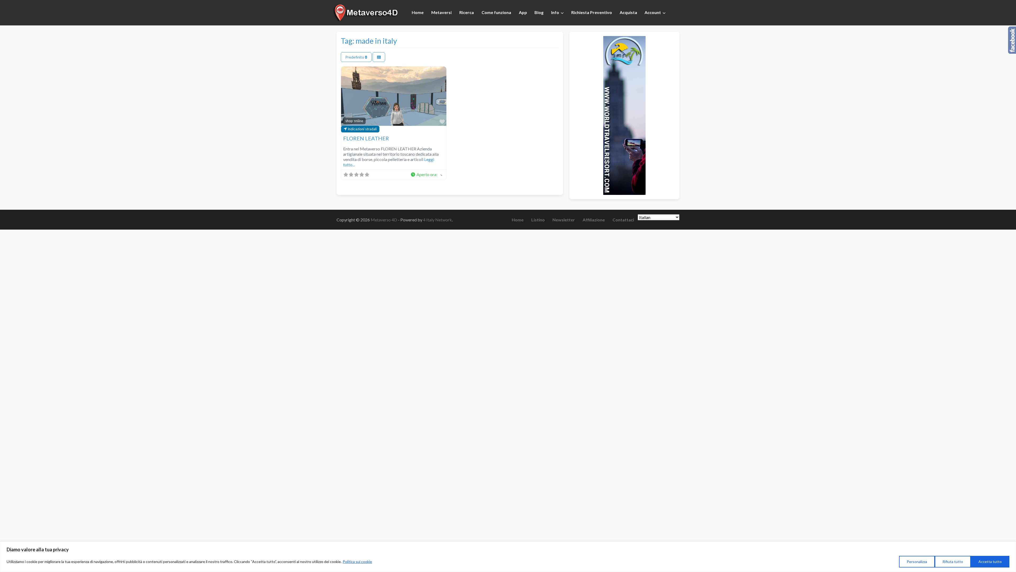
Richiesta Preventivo (591, 12)
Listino (538, 219)
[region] (508, 557)
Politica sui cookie (357, 561)
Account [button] (653, 12)
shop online (354, 121)
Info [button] (555, 12)
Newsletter (563, 219)
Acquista (628, 12)
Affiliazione (594, 219)
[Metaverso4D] (366, 12)
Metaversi (441, 12)
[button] (426, 175)
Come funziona (496, 12)
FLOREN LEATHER (366, 138)
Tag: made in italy (369, 40)
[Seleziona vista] (379, 57)
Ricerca (466, 12)
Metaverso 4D (384, 219)
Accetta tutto (990, 561)
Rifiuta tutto (952, 561)
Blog (538, 12)
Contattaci (623, 219)
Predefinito (355, 57)
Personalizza (917, 561)
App (523, 12)
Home (418, 12)
